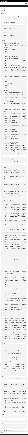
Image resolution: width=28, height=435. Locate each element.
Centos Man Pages (3, 8)
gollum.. (2, 432)
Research (25, 8)
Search (26, 3)
